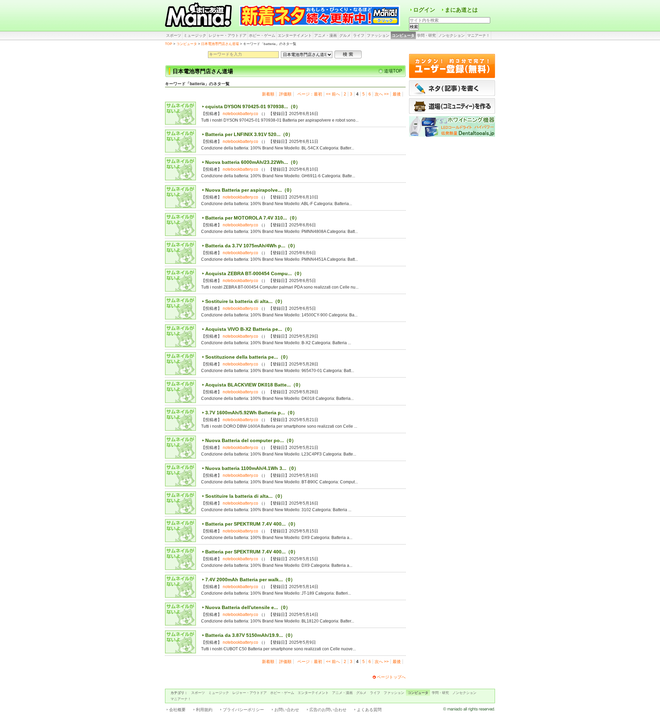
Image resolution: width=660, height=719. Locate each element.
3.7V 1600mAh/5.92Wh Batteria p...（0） (251, 412)
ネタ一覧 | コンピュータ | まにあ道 (199, 15)
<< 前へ (333, 94)
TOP (168, 44)
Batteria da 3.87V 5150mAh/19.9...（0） (250, 635)
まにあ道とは (461, 10)
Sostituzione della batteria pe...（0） (247, 357)
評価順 (285, 94)
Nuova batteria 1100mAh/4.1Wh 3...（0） (252, 468)
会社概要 (177, 709)
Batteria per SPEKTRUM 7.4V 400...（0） (251, 524)
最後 (397, 94)
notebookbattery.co (240, 113)
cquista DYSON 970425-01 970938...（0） (252, 106)
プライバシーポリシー (243, 709)
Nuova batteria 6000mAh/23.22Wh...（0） (252, 162)
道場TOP (393, 71)
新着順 (268, 94)
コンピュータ (403, 35)
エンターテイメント (295, 35)
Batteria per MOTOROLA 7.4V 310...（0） (252, 218)
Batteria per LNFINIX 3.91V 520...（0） (249, 134)
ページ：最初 (309, 94)
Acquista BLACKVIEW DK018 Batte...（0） (254, 384)
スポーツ (173, 35)
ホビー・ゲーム (262, 35)
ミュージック (195, 35)
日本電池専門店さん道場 (220, 44)
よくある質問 (369, 709)
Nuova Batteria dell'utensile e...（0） (247, 607)
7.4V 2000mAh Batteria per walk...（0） (250, 579)
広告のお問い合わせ (327, 709)
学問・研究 (426, 35)
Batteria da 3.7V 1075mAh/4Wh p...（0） (251, 245)
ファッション (378, 35)
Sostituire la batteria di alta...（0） (245, 301)
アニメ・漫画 (325, 35)
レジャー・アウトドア (227, 35)
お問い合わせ (286, 709)
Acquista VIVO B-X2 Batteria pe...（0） (250, 329)
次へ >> (382, 94)
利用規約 (204, 709)
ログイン (424, 10)
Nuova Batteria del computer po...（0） (250, 440)
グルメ (345, 35)
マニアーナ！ (478, 35)
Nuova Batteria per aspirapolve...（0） (249, 190)
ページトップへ (391, 677)
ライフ (358, 35)
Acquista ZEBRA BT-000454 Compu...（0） (254, 273)
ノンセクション (451, 35)
